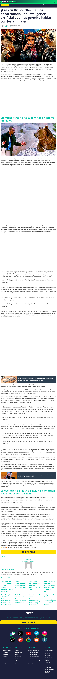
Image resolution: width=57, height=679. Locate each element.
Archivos (17, 663)
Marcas (17, 650)
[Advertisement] (28, 92)
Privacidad (5, 660)
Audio (11, 4)
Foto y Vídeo (16, 4)
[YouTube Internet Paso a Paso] (28, 633)
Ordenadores (47, 4)
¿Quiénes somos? (7, 650)
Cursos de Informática (33, 652)
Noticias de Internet (49, 657)
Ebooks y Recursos (32, 663)
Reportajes (17, 660)
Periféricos (54, 4)
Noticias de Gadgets (49, 669)
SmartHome (40, 4)
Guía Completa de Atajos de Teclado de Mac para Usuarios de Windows (21, 599)
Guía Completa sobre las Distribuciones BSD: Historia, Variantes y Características (6, 600)
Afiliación (5, 656)
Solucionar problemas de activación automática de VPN (35, 585)
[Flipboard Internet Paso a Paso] (20, 639)
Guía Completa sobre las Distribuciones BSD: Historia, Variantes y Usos (49, 586)
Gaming (34, 4)
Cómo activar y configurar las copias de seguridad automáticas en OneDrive (7, 586)
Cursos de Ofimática (32, 662)
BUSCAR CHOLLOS (4, 4)
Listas (16, 654)
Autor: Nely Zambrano (7, 569)
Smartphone (23, 4)
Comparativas (18, 658)
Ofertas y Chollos (19, 662)
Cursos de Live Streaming (34, 660)
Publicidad (5, 654)
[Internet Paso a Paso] (9, 1)
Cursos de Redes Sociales (34, 656)
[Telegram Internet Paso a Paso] (36, 633)
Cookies (5, 663)
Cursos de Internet (32, 654)
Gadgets (30, 4)
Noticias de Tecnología (28, 561)
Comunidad (5, 652)
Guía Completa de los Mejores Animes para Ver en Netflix (20, 584)
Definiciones (18, 656)
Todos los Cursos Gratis (33, 650)
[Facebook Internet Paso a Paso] (12, 633)
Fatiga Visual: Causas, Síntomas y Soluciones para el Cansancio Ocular (50, 600)
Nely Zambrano (9, 27)
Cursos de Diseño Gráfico (34, 658)
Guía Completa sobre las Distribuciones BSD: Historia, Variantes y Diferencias (35, 600)
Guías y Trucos (18, 652)
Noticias (28, 559)
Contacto (5, 658)
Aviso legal (5, 662)
